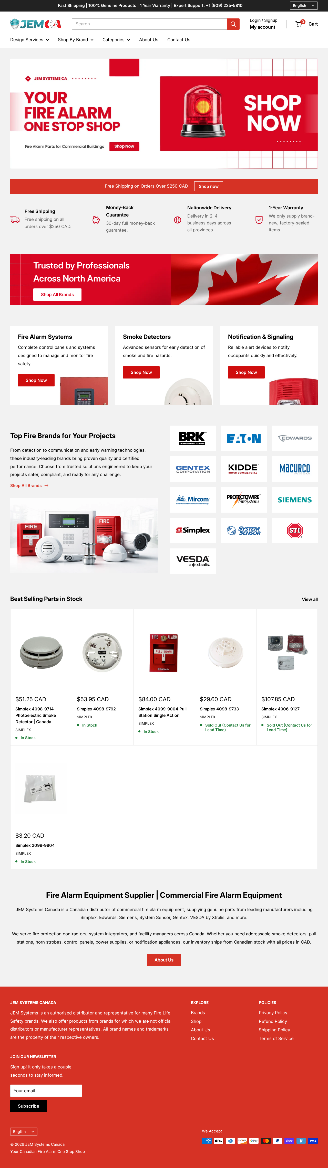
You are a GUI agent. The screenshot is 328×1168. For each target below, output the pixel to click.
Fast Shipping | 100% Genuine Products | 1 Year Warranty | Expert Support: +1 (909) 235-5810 (150, 5)
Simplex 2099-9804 (35, 845)
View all (310, 599)
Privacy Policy (273, 1012)
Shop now (209, 186)
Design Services (26, 39)
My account (262, 27)
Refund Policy (273, 1021)
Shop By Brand (73, 39)
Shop (196, 1021)
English (19, 1131)
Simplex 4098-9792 (96, 708)
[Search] (233, 24)
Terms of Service (276, 1038)
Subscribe (28, 1106)
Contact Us (178, 39)
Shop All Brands (57, 294)
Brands (198, 1012)
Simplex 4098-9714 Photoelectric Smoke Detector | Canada (35, 715)
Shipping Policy (274, 1029)
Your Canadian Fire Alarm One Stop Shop (47, 1151)
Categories (113, 39)
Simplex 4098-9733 (219, 708)
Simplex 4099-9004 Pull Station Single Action (162, 712)
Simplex (23, 730)
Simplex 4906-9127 (280, 708)
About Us (148, 39)
